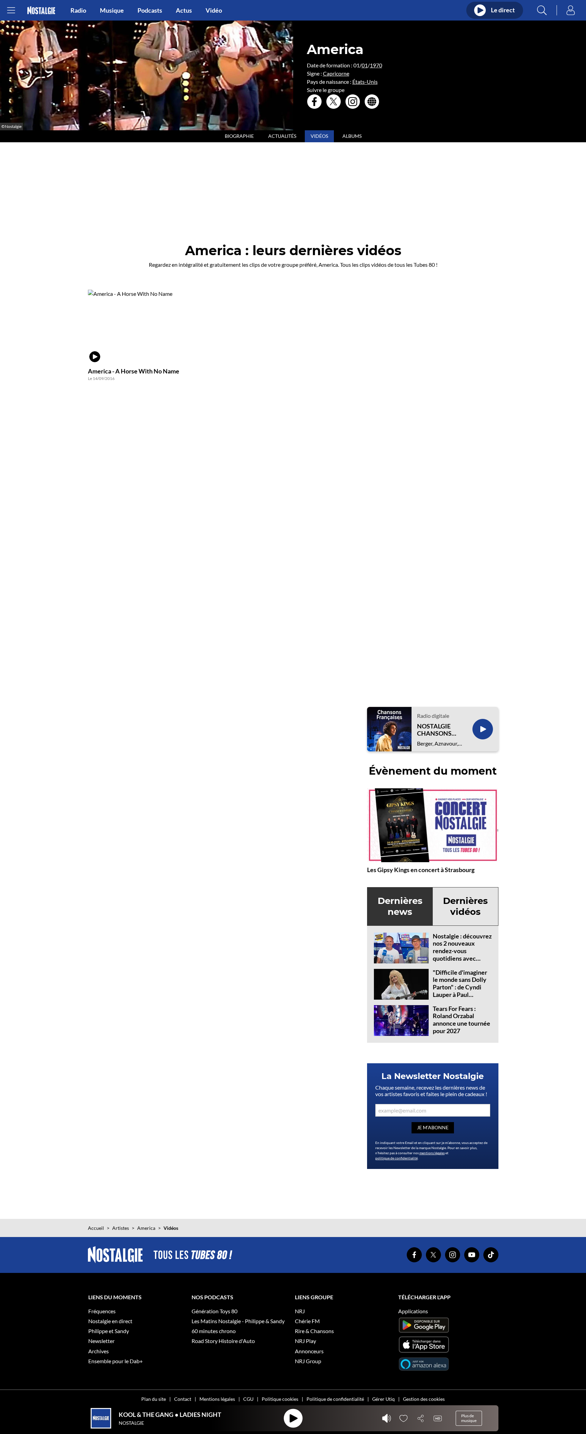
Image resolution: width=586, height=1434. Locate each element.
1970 (376, 65)
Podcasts (150, 10)
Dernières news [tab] (400, 906)
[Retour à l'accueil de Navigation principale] (41, 10)
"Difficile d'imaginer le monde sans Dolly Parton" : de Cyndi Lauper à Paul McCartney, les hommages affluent (460, 991)
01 (365, 65)
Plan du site (153, 1399)
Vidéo (214, 10)
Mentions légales (217, 1399)
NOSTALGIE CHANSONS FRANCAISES (436, 730)
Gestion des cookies (424, 1399)
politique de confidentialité (396, 1158)
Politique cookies (280, 1399)
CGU (248, 1399)
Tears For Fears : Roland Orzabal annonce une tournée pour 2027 (461, 1020)
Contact (182, 1399)
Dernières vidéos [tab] (465, 906)
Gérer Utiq (383, 1399)
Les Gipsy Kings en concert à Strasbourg (420, 869)
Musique (112, 10)
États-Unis (365, 81)
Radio (78, 10)
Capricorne (336, 73)
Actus (184, 10)
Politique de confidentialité (335, 1399)
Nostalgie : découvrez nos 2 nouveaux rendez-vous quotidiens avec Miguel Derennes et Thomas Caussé (462, 954)
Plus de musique (469, 1418)
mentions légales (432, 1153)
